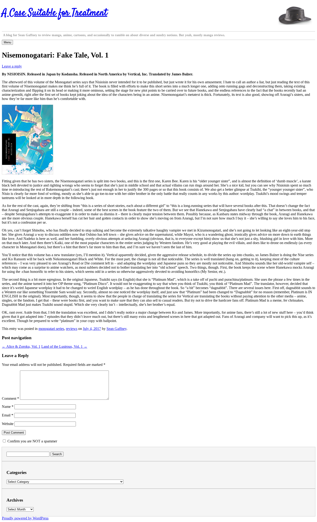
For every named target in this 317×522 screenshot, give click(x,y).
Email (7, 415)
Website (7, 424)
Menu (7, 42)
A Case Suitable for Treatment (54, 13)
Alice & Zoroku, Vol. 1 (21, 346)
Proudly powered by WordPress (25, 518)
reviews (71, 329)
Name (7, 407)
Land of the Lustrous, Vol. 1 (64, 346)
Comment (10, 398)
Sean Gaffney (116, 329)
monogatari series (51, 329)
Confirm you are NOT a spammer (31, 441)
